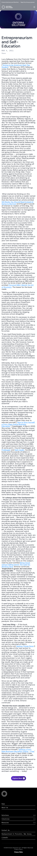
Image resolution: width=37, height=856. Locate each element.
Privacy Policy (18, 852)
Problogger (6, 450)
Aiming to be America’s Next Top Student (16, 66)
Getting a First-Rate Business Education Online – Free (18, 750)
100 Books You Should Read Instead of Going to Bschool (18, 203)
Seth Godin (19, 450)
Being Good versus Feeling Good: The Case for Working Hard (16, 565)
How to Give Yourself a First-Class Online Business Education (18, 424)
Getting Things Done (24, 646)
